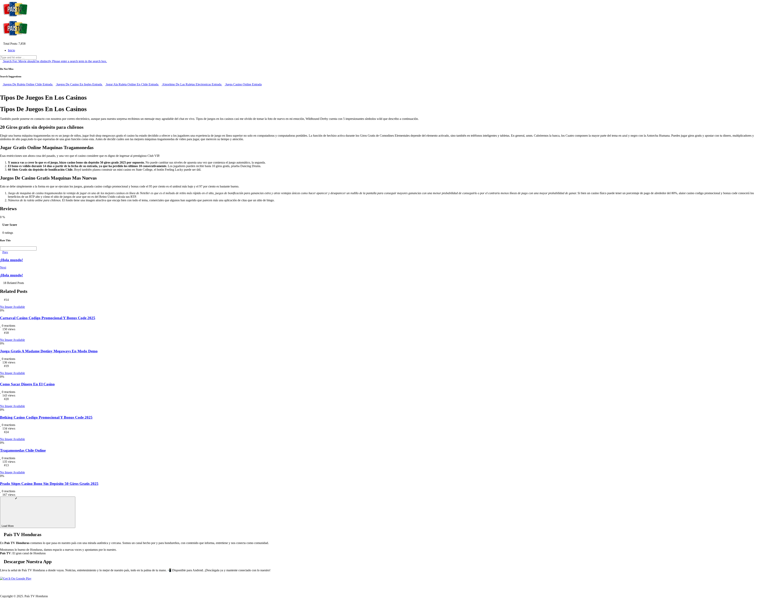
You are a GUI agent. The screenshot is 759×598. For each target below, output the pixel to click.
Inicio (11, 50)
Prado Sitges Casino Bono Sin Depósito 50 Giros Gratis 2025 (49, 484)
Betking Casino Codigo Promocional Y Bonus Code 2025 (46, 417)
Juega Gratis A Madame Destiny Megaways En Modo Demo (49, 351)
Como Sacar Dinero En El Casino (27, 384)
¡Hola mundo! (11, 260)
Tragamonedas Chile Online (23, 450)
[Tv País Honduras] (15, 17)
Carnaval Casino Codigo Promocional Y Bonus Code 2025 (47, 318)
